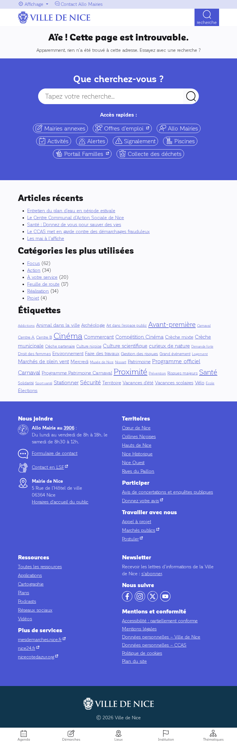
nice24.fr (28, 648)
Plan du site (134, 661)
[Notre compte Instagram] (140, 600)
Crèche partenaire (60, 346)
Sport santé (43, 383)
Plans (23, 592)
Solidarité (26, 383)
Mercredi (79, 361)
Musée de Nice (102, 362)
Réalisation (38, 291)
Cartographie (31, 584)
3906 (69, 428)
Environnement (68, 353)
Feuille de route (43, 284)
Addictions (26, 325)
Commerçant (99, 337)
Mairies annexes (63, 128)
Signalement (138, 141)
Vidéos (25, 618)
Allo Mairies (182, 128)
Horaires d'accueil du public (60, 501)
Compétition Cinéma (139, 337)
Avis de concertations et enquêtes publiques (167, 492)
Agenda (24, 739)
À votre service (42, 277)
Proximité (130, 371)
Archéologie (93, 325)
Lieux (118, 739)
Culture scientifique (125, 346)
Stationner (66, 382)
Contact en (50, 467)
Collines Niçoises (139, 436)
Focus (33, 263)
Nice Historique (137, 453)
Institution (166, 739)
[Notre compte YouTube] (165, 600)
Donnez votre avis (142, 500)
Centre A (26, 337)
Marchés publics (140, 530)
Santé (208, 372)
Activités (57, 141)
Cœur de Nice (136, 427)
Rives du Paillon (138, 471)
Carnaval (204, 326)
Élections (28, 390)
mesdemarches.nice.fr (42, 639)
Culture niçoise (88, 346)
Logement (200, 354)
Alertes (95, 141)
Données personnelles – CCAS (154, 645)
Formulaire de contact (54, 453)
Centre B (44, 337)
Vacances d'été (138, 383)
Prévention (157, 373)
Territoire (111, 383)
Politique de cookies (142, 653)
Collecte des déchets (154, 154)
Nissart (120, 362)
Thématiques (213, 739)
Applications (30, 575)
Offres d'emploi (127, 128)
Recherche (207, 22)
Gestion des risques (139, 353)
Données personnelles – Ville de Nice (161, 637)
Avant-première (172, 324)
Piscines (184, 141)
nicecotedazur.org (38, 656)
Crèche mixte (179, 337)
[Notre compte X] (152, 600)
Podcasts (27, 601)
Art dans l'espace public (126, 325)
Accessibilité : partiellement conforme (160, 620)
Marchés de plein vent (43, 361)
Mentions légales (139, 628)
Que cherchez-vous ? (118, 79)
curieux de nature (169, 346)
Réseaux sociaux (35, 610)
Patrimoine (139, 361)
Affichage (34, 4)
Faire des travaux (102, 353)
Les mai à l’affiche (45, 238)
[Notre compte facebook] (127, 600)
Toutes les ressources (40, 566)
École (210, 383)
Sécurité (90, 382)
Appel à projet (136, 521)
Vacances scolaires (174, 383)
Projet (33, 298)
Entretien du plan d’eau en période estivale (71, 210)
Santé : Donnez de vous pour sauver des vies (74, 224)
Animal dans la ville (58, 325)
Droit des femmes (34, 353)
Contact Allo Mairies (82, 4)
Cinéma (67, 335)
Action (33, 270)
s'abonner (151, 573)
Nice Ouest (133, 462)
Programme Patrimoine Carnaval (77, 373)
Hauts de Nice (136, 445)
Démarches (71, 739)
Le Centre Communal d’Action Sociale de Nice (75, 217)
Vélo (199, 383)
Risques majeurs (182, 373)
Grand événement (175, 354)
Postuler (132, 538)
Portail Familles (87, 153)
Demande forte (202, 346)
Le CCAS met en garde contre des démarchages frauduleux (88, 231)
